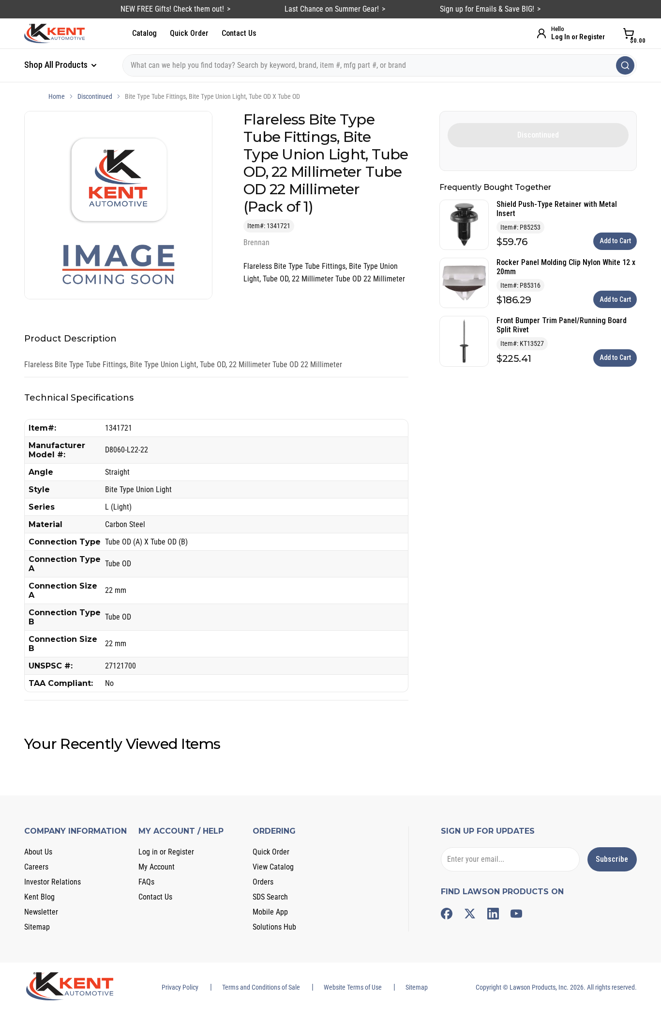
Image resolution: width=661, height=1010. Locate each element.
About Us (38, 851)
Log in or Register (166, 851)
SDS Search (270, 896)
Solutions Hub (274, 927)
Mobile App (270, 912)
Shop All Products (57, 64)
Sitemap (37, 927)
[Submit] (625, 65)
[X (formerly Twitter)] (470, 913)
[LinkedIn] (493, 913)
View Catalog (273, 866)
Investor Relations (52, 881)
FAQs (146, 881)
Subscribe (612, 859)
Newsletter (41, 912)
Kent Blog (39, 896)
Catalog (144, 33)
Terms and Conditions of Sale (261, 987)
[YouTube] (516, 913)
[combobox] (379, 65)
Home (56, 96)
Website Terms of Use (353, 987)
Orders (263, 881)
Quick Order (189, 33)
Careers (36, 866)
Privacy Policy (180, 987)
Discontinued (94, 96)
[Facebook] (446, 913)
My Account (156, 866)
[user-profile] (541, 33)
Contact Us (239, 33)
